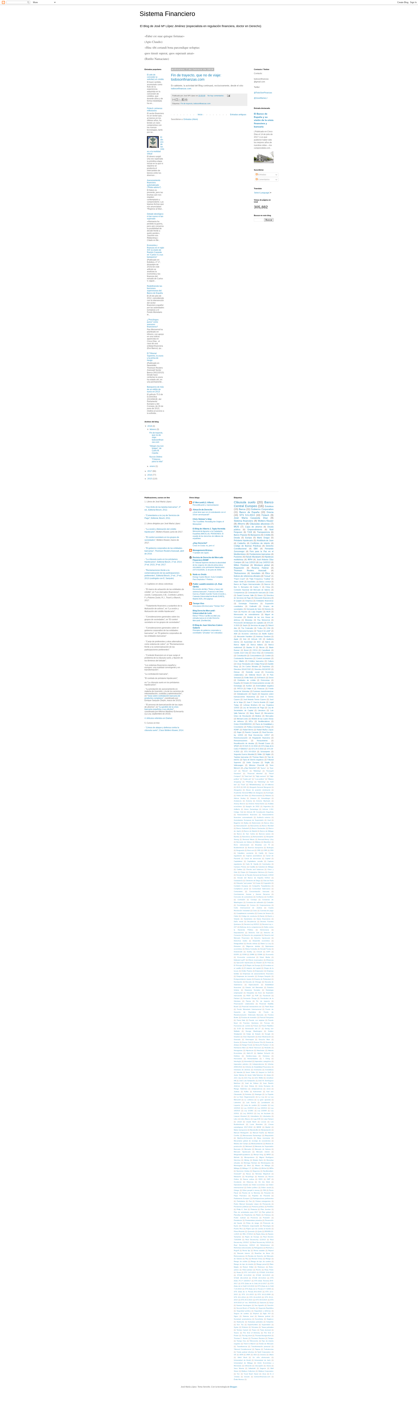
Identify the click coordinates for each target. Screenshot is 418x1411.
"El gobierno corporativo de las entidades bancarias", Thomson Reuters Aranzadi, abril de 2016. (164, 551)
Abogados (238, 790)
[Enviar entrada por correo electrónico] (228, 96)
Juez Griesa (249, 1086)
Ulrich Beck (242, 1357)
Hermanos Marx (240, 1048)
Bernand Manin (249, 839)
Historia (268, 609)
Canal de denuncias (252, 858)
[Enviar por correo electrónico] (173, 99)
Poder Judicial (240, 1218)
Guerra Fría (258, 1042)
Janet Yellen (250, 1072)
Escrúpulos (238, 982)
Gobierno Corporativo (262, 509)
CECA (255, 650)
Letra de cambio (250, 1105)
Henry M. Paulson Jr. (263, 1045)
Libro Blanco (245, 1119)
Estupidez (250, 993)
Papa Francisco (240, 1196)
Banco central (264, 582)
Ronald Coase (264, 743)
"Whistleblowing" (255, 784)
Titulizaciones (240, 573)
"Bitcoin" (245, 771)
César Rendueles (243, 664)
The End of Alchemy (251, 1333)
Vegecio (263, 1368)
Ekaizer (259, 963)
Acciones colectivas (249, 634)
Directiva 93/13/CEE (262, 669)
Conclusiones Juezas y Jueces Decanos (252, 894)
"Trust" (242, 784)
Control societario (263, 658)
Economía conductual (246, 957)
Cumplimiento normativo (245, 913)
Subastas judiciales (255, 1322)
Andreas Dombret (263, 636)
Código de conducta (249, 916)
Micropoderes (249, 1157)
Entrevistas (265, 680)
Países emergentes (263, 1201)
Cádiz (236, 916)
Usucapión (259, 1366)
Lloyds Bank (251, 1122)
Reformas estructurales (242, 1248)
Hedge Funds (247, 1045)
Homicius (266, 1056)
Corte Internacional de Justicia (248, 908)
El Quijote (237, 601)
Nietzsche (237, 1176)
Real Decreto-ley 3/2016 (261, 1242)
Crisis (271, 593)
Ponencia (254, 1218)
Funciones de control (242, 1026)
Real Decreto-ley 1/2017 (259, 735)
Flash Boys (269, 1006)
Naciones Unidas (242, 1171)
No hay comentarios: (216, 96)
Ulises (271, 1355)
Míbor (256, 1168)
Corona (253, 905)
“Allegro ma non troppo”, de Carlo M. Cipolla (156, 449)
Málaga (236, 1168)
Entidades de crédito (247, 680)
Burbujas (270, 847)
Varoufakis (255, 573)
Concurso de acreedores (243, 897)
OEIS (260, 1179)
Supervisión (266, 1324)
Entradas (262, 174)
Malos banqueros (240, 1130)
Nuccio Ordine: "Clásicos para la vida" (156, 459)
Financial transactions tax (251, 1006)
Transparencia (263, 532)
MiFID (268, 1154)
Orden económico (258, 1185)
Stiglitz (268, 754)
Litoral (239, 1122)
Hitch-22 (250, 1053)
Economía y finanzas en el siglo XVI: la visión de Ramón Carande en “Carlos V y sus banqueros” (155, 251)
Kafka (246, 1091)
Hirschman (261, 1050)
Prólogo (268, 727)
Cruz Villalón (239, 661)
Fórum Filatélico (267, 1026)
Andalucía (237, 801)
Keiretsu (248, 1094)
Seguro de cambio (241, 1313)
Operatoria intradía (241, 1185)
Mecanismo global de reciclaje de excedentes (252, 1141)
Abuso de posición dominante (258, 790)
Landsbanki (265, 1102)
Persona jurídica (258, 1206)
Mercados (269, 716)
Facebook (266, 995)
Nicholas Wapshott (262, 1174)
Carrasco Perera (240, 867)
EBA (256, 549)
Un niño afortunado (261, 1357)
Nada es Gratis (200, 574)
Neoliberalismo (264, 721)
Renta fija (246, 1250)
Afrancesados (257, 795)
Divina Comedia (251, 949)
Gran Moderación (264, 1037)
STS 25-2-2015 (246, 1300)
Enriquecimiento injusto (242, 979)
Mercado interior (263, 1152)
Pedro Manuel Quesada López (246, 1204)
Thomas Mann (258, 757)
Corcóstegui (241, 905)
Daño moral (238, 921)
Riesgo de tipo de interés (243, 1264)
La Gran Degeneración (246, 1097)
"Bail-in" (263, 768)
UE (235, 1355)
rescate (247, 1377)
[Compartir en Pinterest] (186, 99)
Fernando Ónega (250, 998)
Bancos (267, 584)
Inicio (200, 114)
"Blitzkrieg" (257, 771)
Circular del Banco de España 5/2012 (253, 878)
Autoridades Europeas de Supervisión (249, 820)
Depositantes (239, 932)
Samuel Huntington (243, 1305)
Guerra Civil (246, 1042)
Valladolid (252, 1368)
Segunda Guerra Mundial (244, 754)
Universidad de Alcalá (242, 1360)
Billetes (258, 842)
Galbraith (253, 606)
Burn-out (250, 850)
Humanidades (252, 1058)
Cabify (261, 853)
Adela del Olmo (242, 795)
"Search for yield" (264, 631)
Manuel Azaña (258, 1133)
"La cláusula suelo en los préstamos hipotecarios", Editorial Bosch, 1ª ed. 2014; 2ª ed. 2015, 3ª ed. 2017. (163, 562)
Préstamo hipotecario (243, 540)
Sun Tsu (240, 1324)
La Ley (261, 1097)
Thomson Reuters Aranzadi (250, 570)
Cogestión (267, 883)
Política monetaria (254, 727)
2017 (150, 471)
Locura (263, 1122)
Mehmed (248, 1146)
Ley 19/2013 (262, 1108)
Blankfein (267, 842)
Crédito (267, 535)
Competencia (239, 593)
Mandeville (254, 1130)
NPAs (271, 1168)
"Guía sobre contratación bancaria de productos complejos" (162, 697)
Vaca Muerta (239, 1368)
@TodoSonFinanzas (263, 93)
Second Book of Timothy (245, 1308)
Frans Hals (241, 1020)
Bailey (246, 823)
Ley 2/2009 (262, 1111)
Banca (242, 509)
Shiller (259, 754)
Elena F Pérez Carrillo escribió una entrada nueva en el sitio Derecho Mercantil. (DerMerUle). (206, 618)
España (237, 683)
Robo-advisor (247, 1270)
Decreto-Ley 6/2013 (251, 924)
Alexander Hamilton (244, 636)
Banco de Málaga (266, 831)
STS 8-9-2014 (250, 752)
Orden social (266, 1187)
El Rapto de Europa (252, 965)
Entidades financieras (264, 601)
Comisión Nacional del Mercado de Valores (252, 590)
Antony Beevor (239, 804)
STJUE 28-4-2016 (241, 1278)
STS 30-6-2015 (261, 1300)
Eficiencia (269, 960)
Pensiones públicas (241, 1206)
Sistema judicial (264, 1316)
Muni (249, 1165)
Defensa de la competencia (250, 927)
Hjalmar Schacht (263, 1053)
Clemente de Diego (253, 880)
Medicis (258, 716)
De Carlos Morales (250, 666)
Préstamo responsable (250, 1226)
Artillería (237, 809)
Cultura (270, 661)
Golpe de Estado (253, 1034)
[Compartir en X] (180, 99)
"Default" (267, 576)
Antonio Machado (263, 801)
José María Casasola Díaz (251, 518)
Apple (236, 639)
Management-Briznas (203, 550)
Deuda (237, 538)
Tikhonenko (253, 1341)
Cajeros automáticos (254, 856)
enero (152, 466)
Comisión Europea (241, 886)
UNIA (248, 1355)
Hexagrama (238, 1050)
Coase (258, 883)
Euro (260, 993)
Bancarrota (254, 826)
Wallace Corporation (265, 1371)
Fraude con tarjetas (256, 1020)
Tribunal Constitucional (242, 1349)
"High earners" (260, 776)
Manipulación (266, 1130)
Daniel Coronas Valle (245, 595)
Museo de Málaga (262, 1165)
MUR (268, 612)
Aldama (268, 795)
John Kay (247, 1078)
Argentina (267, 806)
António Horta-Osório (257, 804)
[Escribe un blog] (176, 99)
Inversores (258, 1070)
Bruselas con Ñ (262, 845)
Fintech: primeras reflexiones (154, 109)
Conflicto (270, 897)
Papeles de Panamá (261, 1196)
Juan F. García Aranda (256, 702)
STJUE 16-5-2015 (263, 1275)
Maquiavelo (269, 1135)
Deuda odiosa (252, 943)
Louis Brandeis (256, 1124)
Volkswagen (238, 765)
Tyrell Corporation (264, 1352)
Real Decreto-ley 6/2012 (244, 1245)
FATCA (240, 689)
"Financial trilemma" (255, 773)
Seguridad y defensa (262, 1311)
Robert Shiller (248, 1267)
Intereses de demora (242, 1070)
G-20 (239, 1028)
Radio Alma (260, 1234)
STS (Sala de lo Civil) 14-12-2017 (254, 1283)
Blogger (233, 1387)
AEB (235, 634)
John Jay (237, 1078)
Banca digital (239, 645)
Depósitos (266, 666)
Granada (237, 1039)
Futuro (255, 1026)
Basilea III (250, 647)
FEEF (248, 995)
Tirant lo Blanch (250, 1344)
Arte (244, 639)
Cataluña (241, 543)
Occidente (237, 1182)
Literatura (261, 710)
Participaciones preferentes (263, 1198)
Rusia (239, 1272)
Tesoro (236, 1333)
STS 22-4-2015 (255, 1297)
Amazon (253, 798)
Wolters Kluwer (265, 520)
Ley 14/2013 (264, 562)
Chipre (243, 872)
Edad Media (265, 957)
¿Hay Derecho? (200, 543)
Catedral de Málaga (265, 867)
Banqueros (255, 535)
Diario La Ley (266, 943)
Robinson (261, 1267)
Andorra (249, 801)
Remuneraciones (240, 741)
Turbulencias (268, 1349)
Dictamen (237, 946)
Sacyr (271, 1302)
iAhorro (241, 523)
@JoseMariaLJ (260, 98)
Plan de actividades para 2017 (246, 1212)
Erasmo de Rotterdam (262, 979)
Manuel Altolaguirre (241, 1133)
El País (268, 963)
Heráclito (267, 1048)
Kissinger (258, 1094)
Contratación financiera (243, 658)
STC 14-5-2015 (250, 1272)
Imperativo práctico (241, 1064)
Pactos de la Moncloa (251, 1193)
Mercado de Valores (263, 1149)
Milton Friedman (241, 565)
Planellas (237, 1215)
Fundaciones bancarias (260, 554)
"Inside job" (247, 779)
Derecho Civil (254, 932)
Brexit (246, 650)
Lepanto (237, 1105)
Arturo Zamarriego (251, 809)
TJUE (249, 532)
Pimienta (254, 1209)
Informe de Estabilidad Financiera (258, 1067)
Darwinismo (248, 919)
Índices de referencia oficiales (247, 576)
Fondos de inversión (249, 1017)
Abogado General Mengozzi (260, 787)
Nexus (248, 1174)
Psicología (267, 1226)
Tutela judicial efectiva (245, 1352)
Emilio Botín (249, 678)
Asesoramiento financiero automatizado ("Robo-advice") (154, 183)
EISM (244, 954)
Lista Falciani (269, 1119)
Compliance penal (241, 889)
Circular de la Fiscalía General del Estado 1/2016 (254, 875)
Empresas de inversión (245, 976)
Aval (269, 820)
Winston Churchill (256, 765)
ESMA (260, 954)
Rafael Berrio (248, 730)
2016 (150, 475)
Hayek (254, 694)
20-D (238, 787)
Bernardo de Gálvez (244, 842)
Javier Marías (239, 1075)
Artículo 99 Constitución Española (260, 812)
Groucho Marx (264, 1039)
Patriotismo (241, 1201)
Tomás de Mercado (266, 1344)
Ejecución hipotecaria (245, 963)
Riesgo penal (262, 1264)
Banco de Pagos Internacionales (247, 584)
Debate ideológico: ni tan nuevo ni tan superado (155, 216)
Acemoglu (269, 793)
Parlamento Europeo (242, 1198)
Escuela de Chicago (253, 982)
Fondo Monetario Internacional (249, 1009)
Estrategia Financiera (248, 603)
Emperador (259, 971)
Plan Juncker (266, 1209)
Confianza (260, 897)
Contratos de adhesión (255, 902)
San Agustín (259, 1305)
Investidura (269, 1070)
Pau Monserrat (263, 620)
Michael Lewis (242, 719)
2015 (150, 479)
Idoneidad (248, 1061)
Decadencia (251, 921)
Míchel (264, 1168)
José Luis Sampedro (247, 1081)
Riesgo (268, 1259)
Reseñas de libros (262, 1253)
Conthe (268, 656)
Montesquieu (266, 1163)
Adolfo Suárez (267, 634)
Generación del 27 (252, 1028)
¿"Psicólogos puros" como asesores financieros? (153, 323)
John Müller (258, 1078)
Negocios (256, 1171)
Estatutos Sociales (252, 990)
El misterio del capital (252, 968)
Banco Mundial (267, 826)
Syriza (236, 1327)
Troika (259, 628)
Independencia (258, 1064)
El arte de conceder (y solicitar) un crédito (155, 77)
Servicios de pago (258, 625)
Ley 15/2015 (249, 1108)
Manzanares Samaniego (252, 1135)
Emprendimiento (255, 529)
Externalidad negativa (264, 686)
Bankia (236, 837)
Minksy (246, 1160)
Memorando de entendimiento (246, 614)
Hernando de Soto (254, 609)
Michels (236, 1157)
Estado (246, 683)
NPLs (251, 721)
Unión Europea (252, 762)
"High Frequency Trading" (259, 579)
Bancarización (241, 826)
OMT (268, 1179)
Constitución (242, 656)
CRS (271, 850)
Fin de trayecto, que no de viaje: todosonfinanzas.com (196, 77)
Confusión (241, 900)
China (267, 587)
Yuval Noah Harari (251, 1374)
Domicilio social (252, 672)
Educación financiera (262, 598)
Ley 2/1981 (248, 1111)
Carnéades (266, 864)
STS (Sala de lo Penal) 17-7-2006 (258, 1289)
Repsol (270, 1250)
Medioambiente (257, 1143)
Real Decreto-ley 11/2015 (255, 1239)
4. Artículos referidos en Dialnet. (159, 718)
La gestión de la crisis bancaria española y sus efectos (161, 708)
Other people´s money (251, 1190)
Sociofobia (259, 1319)
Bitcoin (262, 647)
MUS (236, 526)
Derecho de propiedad (252, 935)
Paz (250, 1201)
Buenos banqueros (255, 847)
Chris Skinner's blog (202, 519)
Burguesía (240, 850)
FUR (256, 995)
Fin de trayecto (187, 103)
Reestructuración (241, 738)
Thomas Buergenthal (263, 1335)
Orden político (252, 1187)
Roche (258, 1270)
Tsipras (257, 1349)
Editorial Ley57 (239, 960)
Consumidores (256, 656)
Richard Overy (257, 1259)
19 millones (269, 784)
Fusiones (238, 557)
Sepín (245, 625)
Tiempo (270, 1338)
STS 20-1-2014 (240, 1297)
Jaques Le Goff (265, 1072)
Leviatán (264, 1105)
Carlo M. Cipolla (252, 864)
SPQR (236, 746)
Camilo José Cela (241, 653)
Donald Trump (265, 949)
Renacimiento (262, 741)
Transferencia (242, 1346)
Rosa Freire (269, 1270)
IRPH (250, 559)
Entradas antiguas (238, 114)
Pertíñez (270, 1206)
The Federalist (247, 628)
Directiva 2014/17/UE (242, 669)
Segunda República (266, 1308)
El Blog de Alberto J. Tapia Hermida (209, 529)
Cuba (255, 910)
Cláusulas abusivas (260, 523)
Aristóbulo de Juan (265, 540)
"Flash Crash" (239, 579)
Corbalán (270, 902)
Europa (248, 538)
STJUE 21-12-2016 (250, 746)
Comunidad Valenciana (261, 889)
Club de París (268, 880)
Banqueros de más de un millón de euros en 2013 (155, 389)
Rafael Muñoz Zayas (265, 730)
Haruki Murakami (253, 557)
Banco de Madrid (250, 831)
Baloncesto (256, 823)
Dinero (260, 595)
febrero (153, 429)
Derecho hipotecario (262, 938)
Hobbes (237, 1056)
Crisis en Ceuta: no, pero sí (203, 546)
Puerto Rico (238, 1229)
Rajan (239, 732)
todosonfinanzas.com (181, 88)
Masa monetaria (263, 1138)
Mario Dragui (263, 538)
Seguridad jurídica (244, 1311)
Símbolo (245, 1327)
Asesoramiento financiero (247, 814)
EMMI (252, 954)
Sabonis (263, 1302)
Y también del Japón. (201, 553)
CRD (258, 850)
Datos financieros (263, 919)
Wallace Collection (248, 1371)
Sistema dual (248, 1316)
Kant (235, 612)
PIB (264, 1190)
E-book (259, 952)
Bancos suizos (265, 834)
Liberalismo (254, 1116)
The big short (247, 1335)
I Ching (266, 1058)
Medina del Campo (241, 1143)
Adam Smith (238, 582)
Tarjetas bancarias (241, 757)
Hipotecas (249, 1050)
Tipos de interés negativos (253, 760)
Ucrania (263, 1355)
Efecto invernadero (256, 960)
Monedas (248, 620)
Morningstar (238, 1165)
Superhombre (253, 1324)
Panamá (267, 1193)
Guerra (236, 1042)
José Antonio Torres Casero (254, 699)
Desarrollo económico (261, 941)
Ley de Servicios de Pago (253, 708)
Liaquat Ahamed (240, 1116)
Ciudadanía (238, 880)
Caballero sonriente (245, 853)
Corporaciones (265, 905)
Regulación (239, 568)
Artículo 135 (256, 639)
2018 (150, 426)
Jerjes (268, 1075)
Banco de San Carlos (246, 834)
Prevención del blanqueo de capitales (249, 623)
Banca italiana (257, 645)
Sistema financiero (243, 520)
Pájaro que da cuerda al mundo (258, 1229)
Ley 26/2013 (248, 1113)
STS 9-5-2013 (247, 515)
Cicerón (270, 872)
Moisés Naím (258, 1160)
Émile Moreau (239, 1379)
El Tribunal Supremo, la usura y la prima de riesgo (155, 356)
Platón (258, 1215)
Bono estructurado (241, 845)
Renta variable (259, 1250)
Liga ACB (257, 1119)
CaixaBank (266, 650)
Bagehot (237, 823)
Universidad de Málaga (243, 1363)
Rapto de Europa (252, 1237)
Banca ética (268, 823)
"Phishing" (249, 782)
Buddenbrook (239, 847)
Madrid (267, 1127)
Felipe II (250, 689)
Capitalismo (238, 861)
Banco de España (249, 512)
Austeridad (248, 642)
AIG (244, 787)
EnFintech (261, 678)
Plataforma (248, 1215)
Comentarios (264, 179)
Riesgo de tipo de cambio (261, 1261)
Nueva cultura (248, 1179)
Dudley (249, 952)
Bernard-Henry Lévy (265, 839)
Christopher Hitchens (257, 872)
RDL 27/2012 (248, 1234)
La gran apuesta (264, 1100)
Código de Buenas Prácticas (247, 546)
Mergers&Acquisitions (242, 1154)
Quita (260, 1231)
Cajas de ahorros (253, 527)
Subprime (269, 1322)
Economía (269, 954)
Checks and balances (255, 869)
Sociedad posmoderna (242, 1319)
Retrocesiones (239, 1256)
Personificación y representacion (206, 505)
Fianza (248, 1001)
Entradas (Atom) (191, 119)
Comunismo (238, 891)
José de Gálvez (251, 1083)
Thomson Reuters (258, 1338)
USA (268, 628)
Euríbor (249, 686)
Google (267, 1034)
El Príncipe (238, 965)
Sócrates (254, 1327)
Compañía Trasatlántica (261, 886)
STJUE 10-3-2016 (244, 1275)
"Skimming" (261, 782)
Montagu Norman (250, 1163)
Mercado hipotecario (242, 1152)
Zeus (264, 1374)
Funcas (267, 1023)
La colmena (248, 1100)
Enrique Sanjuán (264, 976)
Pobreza (267, 1215)
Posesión (266, 1218)
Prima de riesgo (252, 1223)
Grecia (270, 512)
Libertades (267, 1116)
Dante (262, 916)
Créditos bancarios (256, 661)
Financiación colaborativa (244, 1004)
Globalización (242, 694)
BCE (259, 642)
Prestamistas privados (253, 1220)
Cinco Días (256, 653)
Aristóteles (251, 582)
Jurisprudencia (256, 1089)
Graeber (237, 1037)
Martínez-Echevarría (244, 1138)
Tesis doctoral (265, 1330)
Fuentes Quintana (250, 1023)
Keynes (244, 612)
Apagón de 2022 (252, 806)
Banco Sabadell (242, 828)
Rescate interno (243, 1253)
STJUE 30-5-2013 (259, 1278)
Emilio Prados (247, 971)
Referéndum (265, 1245)
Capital (267, 858)
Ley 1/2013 (250, 562)
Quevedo (251, 1231)
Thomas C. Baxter (241, 1338)
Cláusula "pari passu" (244, 883)
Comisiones (268, 653)
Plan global (266, 1212)
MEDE (259, 1127)
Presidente (238, 1220)
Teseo (254, 1330)
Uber (255, 1355)
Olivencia (250, 1182)
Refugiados (258, 1248)
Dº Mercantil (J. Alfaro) (203, 502)
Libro (236, 1119)
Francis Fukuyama (266, 1017)
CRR (265, 850)
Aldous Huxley (239, 798)
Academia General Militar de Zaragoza (248, 793)
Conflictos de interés (260, 543)
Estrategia (238, 686)
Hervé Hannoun (255, 1048)
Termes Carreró (242, 1330)
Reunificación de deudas (244, 743)
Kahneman (257, 1091)
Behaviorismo (258, 837)
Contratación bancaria (256, 593)
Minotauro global (262, 565)
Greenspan (249, 1039)
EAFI (268, 952)
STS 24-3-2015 (257, 749)
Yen (238, 1374)
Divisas (237, 672)
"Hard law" (248, 776)
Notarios (261, 1176)
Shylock (256, 1313)
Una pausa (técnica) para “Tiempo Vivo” (209, 606)
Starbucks (240, 1322)
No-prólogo (249, 1176)
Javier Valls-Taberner (255, 1075)
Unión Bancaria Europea (243, 631)
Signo (236, 1316)
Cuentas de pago (266, 910)
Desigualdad (238, 943)
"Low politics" (260, 779)
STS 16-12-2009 (264, 1294)
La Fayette (269, 1094)
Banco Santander (258, 828)
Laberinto (237, 1102)
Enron (271, 678)
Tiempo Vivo (198, 603)
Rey (246, 1259)
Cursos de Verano (264, 913)
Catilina (239, 869)
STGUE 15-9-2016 (266, 1272)
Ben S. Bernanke (241, 587)
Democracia (264, 930)
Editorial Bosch (255, 675)
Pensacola (267, 1204)
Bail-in (267, 642)
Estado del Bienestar (254, 987)
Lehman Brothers (250, 705)
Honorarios (238, 1058)
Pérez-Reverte (239, 1231)
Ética (267, 573)
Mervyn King (258, 1154)
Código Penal (259, 664)
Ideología (237, 1061)
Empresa (249, 601)
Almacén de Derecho (202, 510)
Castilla (252, 867)
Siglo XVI (266, 1313)
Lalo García (251, 1102)
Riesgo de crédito (240, 1261)
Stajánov (270, 1319)
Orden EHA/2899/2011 (243, 724)
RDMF (236, 730)
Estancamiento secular (261, 683)
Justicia (236, 1091)
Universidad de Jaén (262, 1360)
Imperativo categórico (263, 1061)
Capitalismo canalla (255, 861)
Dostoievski (238, 952)
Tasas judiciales (267, 1327)
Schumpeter (265, 752)
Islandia (239, 1072)
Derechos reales (240, 941)
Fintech (265, 515)
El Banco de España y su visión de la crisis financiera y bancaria (263, 120)
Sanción (270, 1305)
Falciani (237, 998)
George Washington (254, 1031)
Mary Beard (255, 713)
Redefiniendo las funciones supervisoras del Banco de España (155, 289)
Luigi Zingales (256, 612)
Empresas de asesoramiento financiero (258, 974)
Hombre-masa (251, 1056)
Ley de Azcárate (263, 1113)
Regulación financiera (261, 738)
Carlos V (257, 587)
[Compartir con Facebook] (183, 99)
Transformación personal (261, 1346)
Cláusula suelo (245, 502)
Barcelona (246, 837)
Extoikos (269, 506)
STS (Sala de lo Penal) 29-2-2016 (248, 1292)
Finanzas (261, 689)
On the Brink (264, 1182)
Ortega (236, 1190)
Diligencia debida (253, 946)
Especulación (254, 985)
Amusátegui (265, 798)
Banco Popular (240, 535)
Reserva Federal (260, 568)
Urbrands (248, 1366)
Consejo (254, 900)
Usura (268, 1366)
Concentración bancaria (259, 891)
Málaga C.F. (246, 1168)
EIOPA (236, 954)
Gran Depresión (249, 1037)
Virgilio (267, 762)
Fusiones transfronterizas (263, 691)
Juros (268, 1089)
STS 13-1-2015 (248, 1294)
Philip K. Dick (242, 1209)
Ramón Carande (251, 732)
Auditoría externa (264, 817)
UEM (241, 1355)
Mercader (247, 1149)
